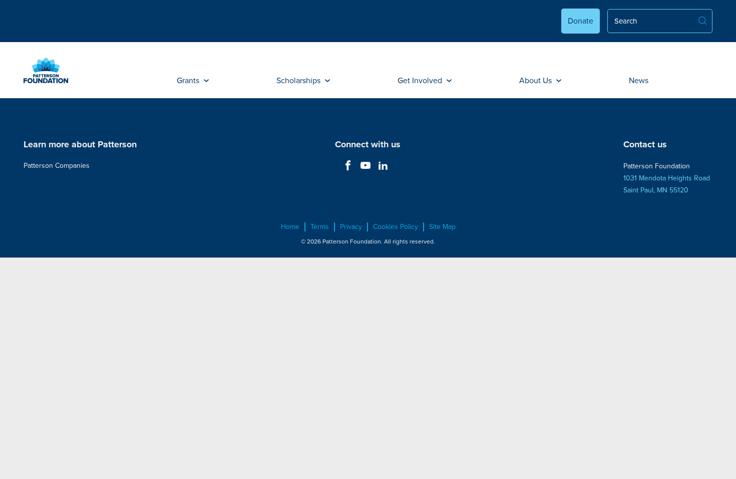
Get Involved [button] (421, 80)
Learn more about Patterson (80, 144)
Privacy (351, 226)
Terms (319, 226)
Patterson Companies (57, 165)
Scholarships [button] (299, 80)
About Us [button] (536, 80)
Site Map (442, 226)
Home (290, 226)
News (638, 80)
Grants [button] (189, 80)
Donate (580, 21)
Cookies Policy (395, 226)
